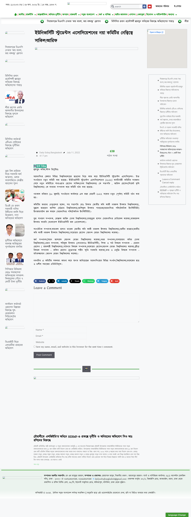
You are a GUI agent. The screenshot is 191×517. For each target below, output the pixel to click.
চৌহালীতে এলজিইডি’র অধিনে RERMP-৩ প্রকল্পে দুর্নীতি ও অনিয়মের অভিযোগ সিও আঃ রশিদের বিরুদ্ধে (83, 438)
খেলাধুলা (140, 14)
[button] (40, 281)
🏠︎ (15, 14)
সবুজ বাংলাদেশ (87, 14)
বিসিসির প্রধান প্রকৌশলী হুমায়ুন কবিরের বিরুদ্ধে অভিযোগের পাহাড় (122, 21)
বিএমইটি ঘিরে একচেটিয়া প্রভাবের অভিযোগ (14, 345)
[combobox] (129, 7)
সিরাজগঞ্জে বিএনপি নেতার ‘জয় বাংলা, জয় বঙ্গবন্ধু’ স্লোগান (53, 21)
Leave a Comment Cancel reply (171, 181)
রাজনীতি (29, 14)
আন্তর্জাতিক (42, 14)
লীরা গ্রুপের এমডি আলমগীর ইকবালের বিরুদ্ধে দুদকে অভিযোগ (14, 112)
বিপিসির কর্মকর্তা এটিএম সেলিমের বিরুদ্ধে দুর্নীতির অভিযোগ (13, 143)
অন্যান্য (171, 14)
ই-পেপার (177, 6)
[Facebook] (144, 6)
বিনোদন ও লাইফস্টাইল (156, 14)
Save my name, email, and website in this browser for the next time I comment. (74, 346)
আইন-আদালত (121, 14)
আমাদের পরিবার (162, 6)
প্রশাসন (132, 14)
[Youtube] (150, 6)
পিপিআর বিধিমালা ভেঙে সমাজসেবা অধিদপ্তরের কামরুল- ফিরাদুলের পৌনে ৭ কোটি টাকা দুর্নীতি (14, 276)
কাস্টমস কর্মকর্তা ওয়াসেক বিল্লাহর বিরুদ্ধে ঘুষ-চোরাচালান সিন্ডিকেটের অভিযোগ (13, 312)
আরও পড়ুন (36, 464)
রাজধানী (73, 14)
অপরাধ (65, 14)
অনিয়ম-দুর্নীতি (55, 14)
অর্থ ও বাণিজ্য (105, 14)
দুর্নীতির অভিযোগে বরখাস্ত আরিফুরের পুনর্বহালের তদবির (13, 244)
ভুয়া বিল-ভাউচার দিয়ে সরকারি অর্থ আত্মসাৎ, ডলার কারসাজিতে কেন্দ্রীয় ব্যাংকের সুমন (14, 177)
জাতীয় (21, 14)
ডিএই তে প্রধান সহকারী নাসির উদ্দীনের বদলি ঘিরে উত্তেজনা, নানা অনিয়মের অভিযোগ (14, 212)
